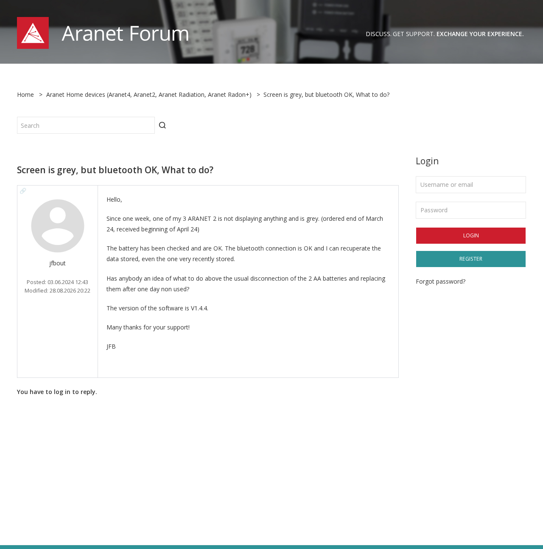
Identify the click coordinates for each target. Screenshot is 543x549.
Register (470, 258)
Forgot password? (440, 281)
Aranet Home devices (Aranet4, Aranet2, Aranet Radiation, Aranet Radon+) (149, 94)
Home (25, 94)
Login (471, 235)
